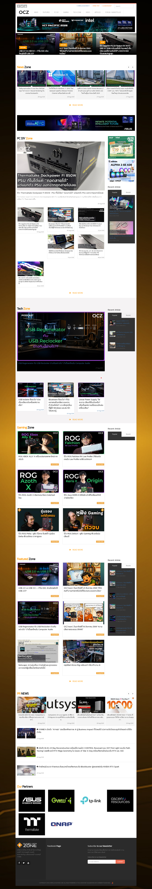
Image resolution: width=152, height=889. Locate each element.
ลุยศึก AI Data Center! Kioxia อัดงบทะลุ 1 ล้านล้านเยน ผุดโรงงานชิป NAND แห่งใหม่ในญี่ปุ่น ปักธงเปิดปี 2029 (61, 90)
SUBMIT (120, 862)
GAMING (66, 12)
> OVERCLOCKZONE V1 (83, 6)
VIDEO (88, 12)
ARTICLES (98, 12)
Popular (114, 192)
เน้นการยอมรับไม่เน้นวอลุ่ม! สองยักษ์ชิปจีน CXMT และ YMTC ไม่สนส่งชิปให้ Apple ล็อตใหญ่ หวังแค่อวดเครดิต (90, 90)
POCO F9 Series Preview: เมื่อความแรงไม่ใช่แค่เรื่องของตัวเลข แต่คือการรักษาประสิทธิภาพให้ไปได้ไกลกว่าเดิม (50, 365)
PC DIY (56, 12)
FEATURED (46, 12)
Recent (128, 192)
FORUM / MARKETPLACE (113, 12)
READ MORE (77, 105)
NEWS (36, 12)
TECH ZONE (77, 12)
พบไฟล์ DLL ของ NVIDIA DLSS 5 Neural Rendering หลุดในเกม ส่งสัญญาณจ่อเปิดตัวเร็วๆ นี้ (120, 90)
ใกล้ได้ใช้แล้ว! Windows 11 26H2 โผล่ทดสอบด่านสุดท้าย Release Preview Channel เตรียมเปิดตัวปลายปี (31, 90)
